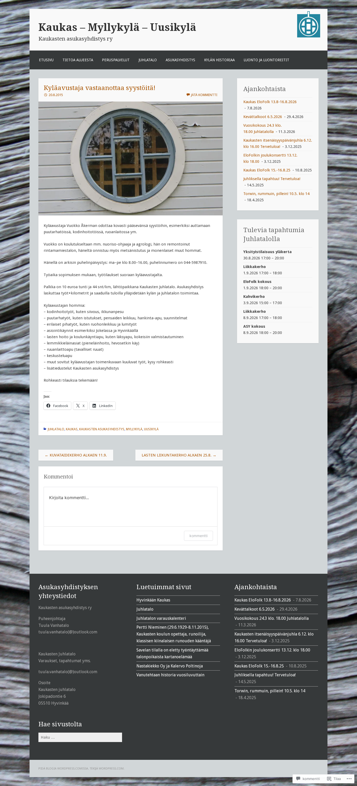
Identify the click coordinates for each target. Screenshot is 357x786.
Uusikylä (151, 429)
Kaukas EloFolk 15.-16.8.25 (266, 170)
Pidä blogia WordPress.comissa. (63, 768)
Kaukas (72, 429)
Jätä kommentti (204, 95)
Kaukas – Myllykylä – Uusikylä (117, 27)
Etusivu (46, 60)
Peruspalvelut (116, 60)
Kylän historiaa (219, 60)
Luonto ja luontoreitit (266, 60)
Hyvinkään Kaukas (153, 600)
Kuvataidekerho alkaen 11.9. (76, 455)
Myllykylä (134, 429)
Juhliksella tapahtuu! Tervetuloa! (271, 178)
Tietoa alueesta (77, 60)
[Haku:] (80, 737)
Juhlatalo (148, 60)
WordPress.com (111, 768)
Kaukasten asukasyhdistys (101, 429)
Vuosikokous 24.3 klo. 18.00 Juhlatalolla (271, 618)
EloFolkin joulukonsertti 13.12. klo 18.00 (272, 650)
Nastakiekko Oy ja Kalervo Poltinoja (169, 666)
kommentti (198, 535)
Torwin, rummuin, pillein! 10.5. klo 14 (276, 193)
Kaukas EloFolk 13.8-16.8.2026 (270, 101)
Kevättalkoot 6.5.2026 (262, 116)
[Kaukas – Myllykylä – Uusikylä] (308, 36)
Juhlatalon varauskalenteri (161, 618)
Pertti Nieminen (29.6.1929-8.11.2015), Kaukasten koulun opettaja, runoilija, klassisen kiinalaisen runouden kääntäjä (173, 634)
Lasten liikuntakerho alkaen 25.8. (179, 455)
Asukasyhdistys (180, 60)
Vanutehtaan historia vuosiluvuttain (170, 674)
